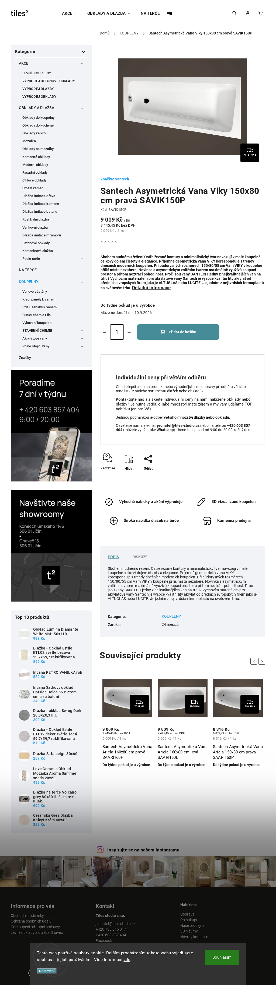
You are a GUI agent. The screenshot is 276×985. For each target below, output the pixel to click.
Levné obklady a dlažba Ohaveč (37, 932)
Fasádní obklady (35, 172)
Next (262, 661)
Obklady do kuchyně (38, 125)
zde (127, 959)
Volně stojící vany (35, 346)
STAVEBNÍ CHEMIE (37, 331)
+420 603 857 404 (111, 935)
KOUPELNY (29, 282)
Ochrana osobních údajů (31, 921)
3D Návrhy (189, 931)
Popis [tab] (113, 557)
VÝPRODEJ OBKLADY (39, 97)
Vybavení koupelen (36, 323)
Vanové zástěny (34, 291)
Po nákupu (189, 920)
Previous (254, 661)
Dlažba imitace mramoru (41, 235)
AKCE (23, 63)
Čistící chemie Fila (36, 315)
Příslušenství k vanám (39, 307)
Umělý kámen (32, 188)
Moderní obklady (35, 165)
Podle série (31, 259)
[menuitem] (72, 13)
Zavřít (247, 478)
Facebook (104, 940)
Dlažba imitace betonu (39, 211)
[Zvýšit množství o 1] (129, 332)
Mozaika (29, 141)
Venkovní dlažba (35, 227)
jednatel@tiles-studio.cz (115, 923)
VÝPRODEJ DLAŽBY (38, 89)
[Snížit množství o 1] (104, 332)
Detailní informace (151, 287)
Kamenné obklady (36, 157)
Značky (25, 357)
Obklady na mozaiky (38, 149)
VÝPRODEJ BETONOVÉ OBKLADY (48, 81)
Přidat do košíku (182, 332)
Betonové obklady (36, 243)
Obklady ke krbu (35, 133)
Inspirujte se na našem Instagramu (143, 850)
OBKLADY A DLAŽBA (36, 108)
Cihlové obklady (34, 180)
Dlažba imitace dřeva (38, 196)
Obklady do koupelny (38, 118)
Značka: (115, 179)
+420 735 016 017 (111, 929)
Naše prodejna (192, 925)
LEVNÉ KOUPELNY (36, 73)
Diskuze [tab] (139, 557)
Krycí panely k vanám (38, 299)
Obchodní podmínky (27, 915)
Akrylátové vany (34, 338)
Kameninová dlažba (37, 251)
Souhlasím (222, 957)
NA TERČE (28, 270)
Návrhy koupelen (194, 937)
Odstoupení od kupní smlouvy (35, 927)
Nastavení (46, 971)
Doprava (187, 914)
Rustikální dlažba (35, 219)
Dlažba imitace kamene (40, 204)
